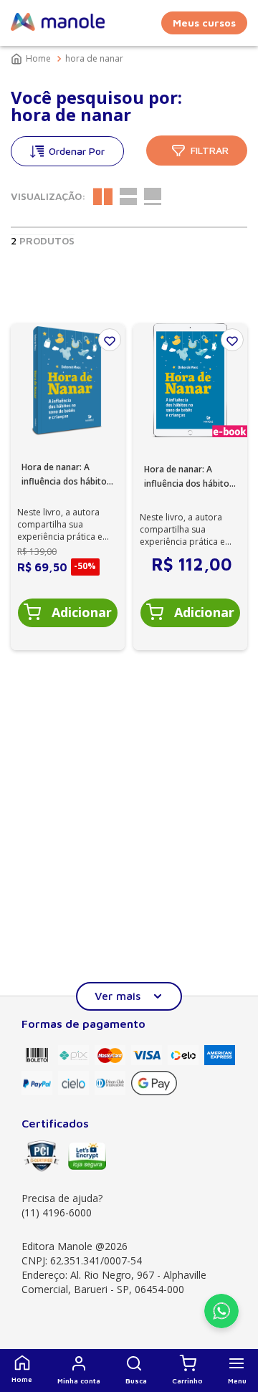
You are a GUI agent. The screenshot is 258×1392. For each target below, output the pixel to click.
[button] (136, 1370)
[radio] (103, 196)
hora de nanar (94, 58)
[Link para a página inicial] (32, 59)
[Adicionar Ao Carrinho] (68, 613)
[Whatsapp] (221, 1323)
